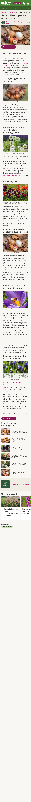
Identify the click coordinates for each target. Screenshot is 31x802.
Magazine (4, 8)
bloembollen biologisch (10, 175)
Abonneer (17, 3)
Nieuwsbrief (12, 8)
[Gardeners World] (6, 3)
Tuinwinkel (22, 8)
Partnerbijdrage (11, 12)
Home (2, 12)
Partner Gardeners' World (20, 484)
